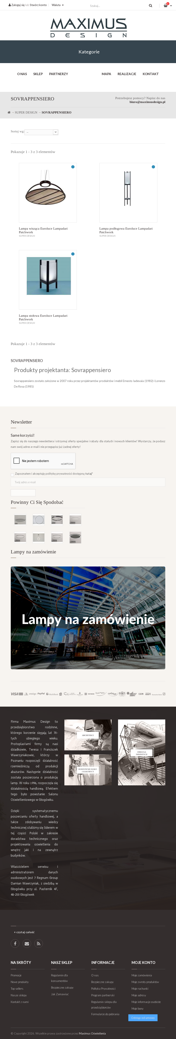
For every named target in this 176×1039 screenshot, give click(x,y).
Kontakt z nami (20, 1002)
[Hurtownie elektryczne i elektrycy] (88, 769)
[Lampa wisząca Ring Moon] (38, 537)
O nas (22, 74)
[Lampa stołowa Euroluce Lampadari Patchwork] (48, 280)
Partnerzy (58, 74)
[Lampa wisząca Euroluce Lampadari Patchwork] (48, 193)
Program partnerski (102, 995)
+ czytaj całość (24, 932)
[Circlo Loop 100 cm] (57, 520)
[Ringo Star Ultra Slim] (20, 537)
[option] (48, 522)
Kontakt (151, 74)
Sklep (38, 74)
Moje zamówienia (142, 975)
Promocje (16, 975)
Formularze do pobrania (105, 1014)
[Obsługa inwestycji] (141, 752)
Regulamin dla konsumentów (59, 978)
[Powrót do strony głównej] (9, 112)
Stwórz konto (38, 5)
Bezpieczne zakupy (62, 987)
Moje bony (137, 1008)
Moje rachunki (140, 988)
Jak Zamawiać (60, 994)
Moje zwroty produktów (145, 982)
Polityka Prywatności (103, 988)
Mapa (106, 74)
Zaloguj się (18, 5)
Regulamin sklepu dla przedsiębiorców (104, 1004)
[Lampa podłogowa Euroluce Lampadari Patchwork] (128, 193)
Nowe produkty (20, 982)
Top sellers (17, 988)
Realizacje (127, 74)
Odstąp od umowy (143, 1017)
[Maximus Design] (88, 28)
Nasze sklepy (19, 995)
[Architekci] (88, 734)
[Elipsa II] (20, 520)
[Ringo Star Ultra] (57, 537)
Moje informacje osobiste (146, 1002)
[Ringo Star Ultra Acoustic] (75, 537)
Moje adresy (139, 995)
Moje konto (143, 962)
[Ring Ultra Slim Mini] (75, 520)
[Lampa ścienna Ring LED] (38, 520)
